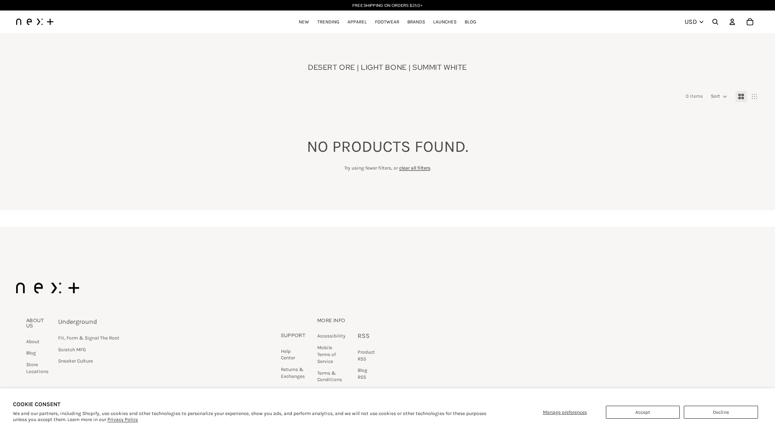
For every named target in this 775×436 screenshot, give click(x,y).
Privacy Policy (122, 419)
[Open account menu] (732, 22)
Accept (642, 412)
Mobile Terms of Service (326, 354)
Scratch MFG (72, 349)
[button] (719, 96)
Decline (721, 412)
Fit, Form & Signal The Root (88, 338)
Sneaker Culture (75, 361)
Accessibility (331, 336)
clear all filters (414, 168)
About (33, 341)
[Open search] (715, 22)
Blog (31, 353)
